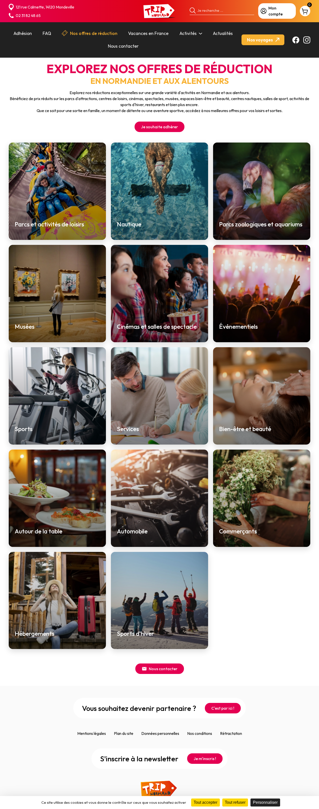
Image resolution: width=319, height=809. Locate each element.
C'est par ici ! (222, 708)
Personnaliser (265, 802)
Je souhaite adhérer (159, 126)
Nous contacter (163, 668)
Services (128, 429)
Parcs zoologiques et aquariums (260, 224)
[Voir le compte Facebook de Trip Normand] (295, 39)
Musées (24, 326)
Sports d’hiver (135, 633)
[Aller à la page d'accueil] (159, 11)
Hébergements (34, 633)
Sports (23, 429)
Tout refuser (235, 802)
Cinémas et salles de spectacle (157, 326)
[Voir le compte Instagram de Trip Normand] (306, 39)
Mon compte (275, 10)
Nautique (129, 224)
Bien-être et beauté (245, 429)
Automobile (132, 531)
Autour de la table (38, 531)
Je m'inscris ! (205, 758)
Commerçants (238, 531)
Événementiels (238, 326)
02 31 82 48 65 (28, 15)
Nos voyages (260, 40)
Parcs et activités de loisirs (49, 224)
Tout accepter (205, 802)
